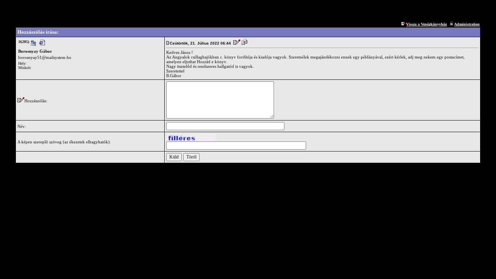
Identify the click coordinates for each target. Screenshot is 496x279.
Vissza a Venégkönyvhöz (426, 24)
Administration (467, 24)
